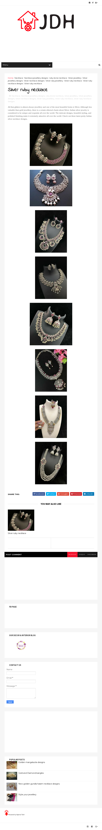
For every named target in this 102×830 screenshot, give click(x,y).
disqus (82, 554)
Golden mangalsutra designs (31, 762)
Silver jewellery (74, 78)
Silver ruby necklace (73, 81)
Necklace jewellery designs (36, 78)
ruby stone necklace (58, 78)
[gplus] (96, 2)
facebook (92, 554)
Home (10, 78)
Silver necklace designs (34, 81)
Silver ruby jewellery (54, 81)
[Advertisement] (51, 40)
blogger (72, 554)
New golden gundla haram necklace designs (39, 784)
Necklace (19, 78)
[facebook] (92, 2)
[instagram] (89, 2)
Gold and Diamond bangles (31, 773)
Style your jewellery (27, 794)
